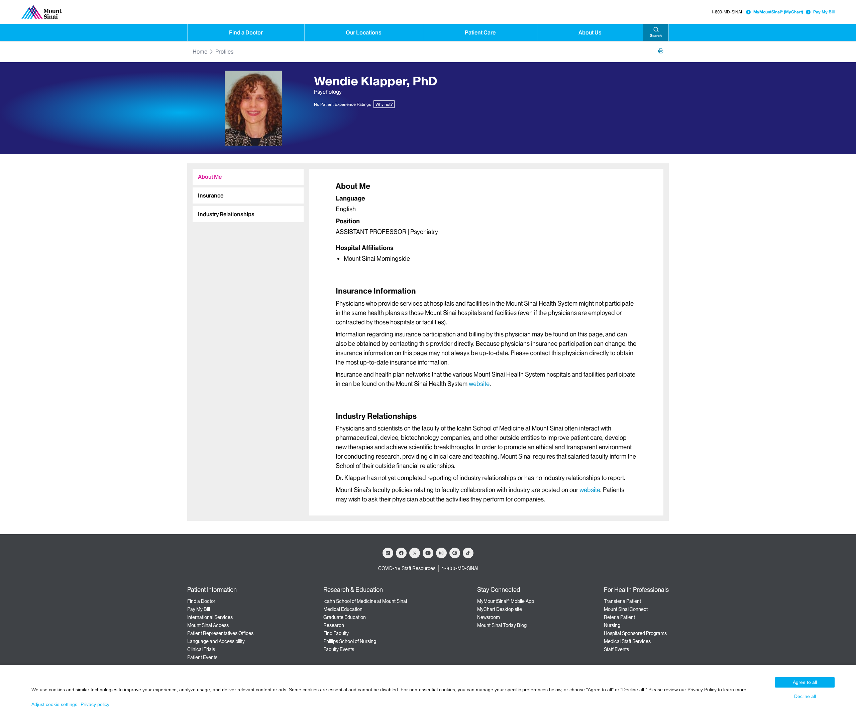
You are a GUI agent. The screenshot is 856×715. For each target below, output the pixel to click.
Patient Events (202, 657)
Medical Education (342, 609)
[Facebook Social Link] (401, 553)
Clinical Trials (201, 649)
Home (200, 51)
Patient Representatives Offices (220, 633)
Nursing (612, 625)
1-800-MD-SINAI (726, 11)
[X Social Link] (414, 553)
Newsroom (488, 617)
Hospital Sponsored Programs (635, 633)
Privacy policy (95, 704)
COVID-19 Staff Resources (406, 568)
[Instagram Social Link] (441, 553)
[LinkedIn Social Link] (388, 553)
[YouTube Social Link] (428, 553)
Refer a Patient (619, 617)
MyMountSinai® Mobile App (505, 601)
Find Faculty (336, 633)
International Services (210, 617)
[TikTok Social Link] (468, 553)
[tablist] (245, 192)
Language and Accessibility (216, 641)
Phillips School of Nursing (349, 641)
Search (656, 35)
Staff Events (616, 649)
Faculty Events (338, 649)
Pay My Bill (824, 11)
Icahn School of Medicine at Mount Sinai (365, 601)
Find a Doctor (246, 32)
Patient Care (480, 32)
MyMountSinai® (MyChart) (778, 11)
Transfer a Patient (622, 601)
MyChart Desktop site (499, 609)
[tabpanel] (486, 222)
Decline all (805, 696)
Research (333, 625)
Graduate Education (344, 617)
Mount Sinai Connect (626, 609)
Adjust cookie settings (54, 704)
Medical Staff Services (627, 641)
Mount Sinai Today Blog (502, 625)
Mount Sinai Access (208, 625)
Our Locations (364, 32)
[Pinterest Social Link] (454, 553)
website (479, 384)
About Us (590, 32)
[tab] (248, 177)
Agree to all (805, 682)
